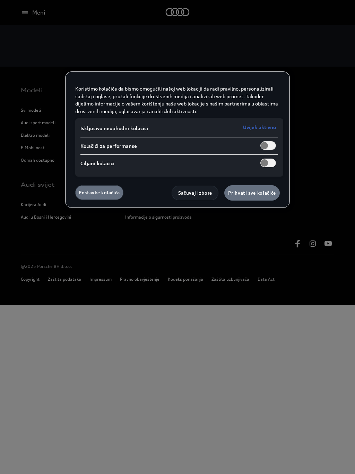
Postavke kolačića (99, 192)
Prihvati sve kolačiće (252, 193)
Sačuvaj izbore (195, 193)
